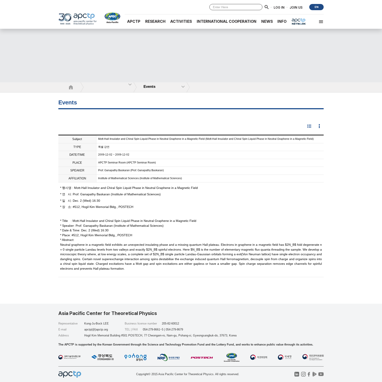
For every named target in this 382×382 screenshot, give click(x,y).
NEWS (267, 21)
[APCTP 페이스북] (309, 374)
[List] (309, 126)
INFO (281, 21)
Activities (181, 21)
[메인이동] (77, 21)
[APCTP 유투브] (321, 374)
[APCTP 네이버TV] (314, 374)
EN (317, 7)
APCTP (133, 21)
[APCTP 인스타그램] (303, 374)
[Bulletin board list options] (319, 126)
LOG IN (279, 7)
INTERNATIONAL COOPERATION (226, 21)
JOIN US (296, 7)
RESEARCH (155, 21)
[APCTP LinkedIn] (297, 374)
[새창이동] (110, 17)
